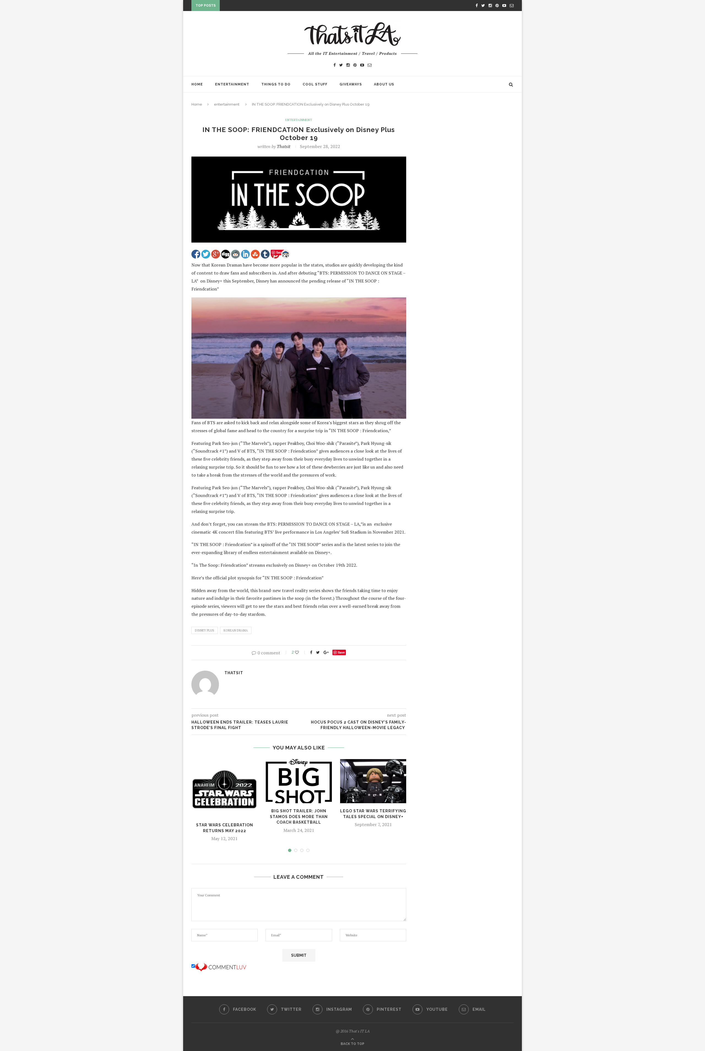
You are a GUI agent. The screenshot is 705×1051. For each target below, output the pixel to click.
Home (197, 84)
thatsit (283, 146)
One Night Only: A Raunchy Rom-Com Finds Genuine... (277, 7)
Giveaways (351, 84)
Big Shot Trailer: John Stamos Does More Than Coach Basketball (299, 816)
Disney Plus (204, 630)
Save (341, 652)
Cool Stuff (315, 84)
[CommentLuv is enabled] (220, 966)
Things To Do (276, 84)
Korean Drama (236, 630)
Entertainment (232, 84)
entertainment (226, 104)
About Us (384, 84)
